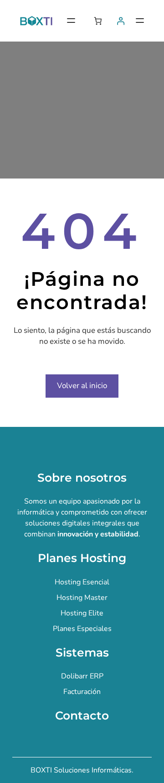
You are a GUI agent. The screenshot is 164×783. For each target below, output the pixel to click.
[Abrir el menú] (71, 20)
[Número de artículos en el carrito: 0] (98, 21)
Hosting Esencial (82, 582)
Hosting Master (82, 598)
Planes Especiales (82, 629)
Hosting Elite (82, 613)
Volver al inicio (82, 385)
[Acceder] (121, 21)
